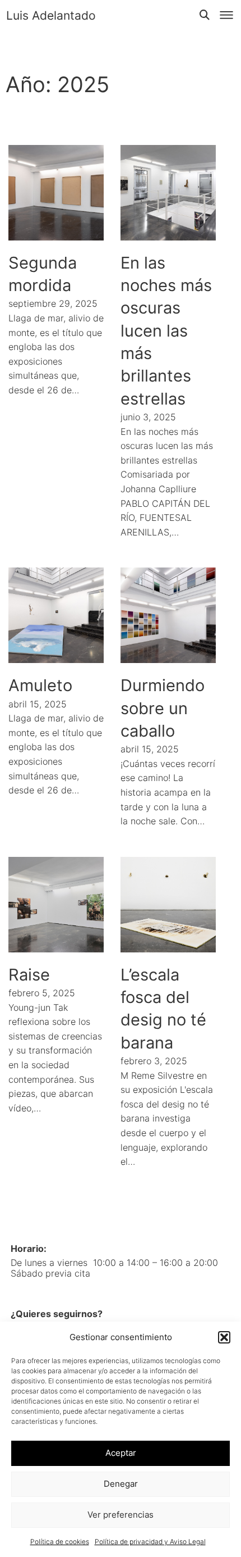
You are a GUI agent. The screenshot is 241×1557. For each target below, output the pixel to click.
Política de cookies (59, 1541)
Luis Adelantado (51, 15)
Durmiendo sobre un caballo (163, 708)
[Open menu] (226, 15)
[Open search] (204, 15)
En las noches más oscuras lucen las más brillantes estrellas (166, 330)
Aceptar (120, 1452)
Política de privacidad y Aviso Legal (150, 1541)
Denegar (121, 1483)
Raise (29, 974)
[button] (224, 1337)
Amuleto (40, 685)
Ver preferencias (120, 1514)
